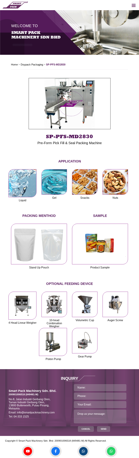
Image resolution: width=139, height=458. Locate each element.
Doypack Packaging (32, 64)
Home (14, 64)
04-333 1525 (21, 416)
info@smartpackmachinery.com (36, 412)
